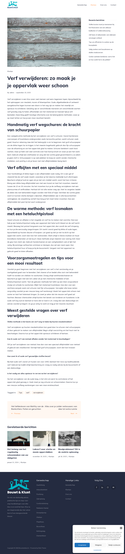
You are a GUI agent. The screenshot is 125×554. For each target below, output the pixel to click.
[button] (121, 528)
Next (72, 413)
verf (27, 392)
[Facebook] (97, 487)
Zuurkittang (40, 485)
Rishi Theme (42, 548)
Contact (113, 5)
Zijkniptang (40, 499)
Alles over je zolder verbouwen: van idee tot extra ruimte (61, 407)
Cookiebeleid (97, 550)
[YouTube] (113, 487)
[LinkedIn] (102, 487)
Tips (20, 392)
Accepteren (82, 545)
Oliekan (39, 517)
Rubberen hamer (42, 508)
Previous (17, 413)
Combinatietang (42, 503)
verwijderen (38, 392)
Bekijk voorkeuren (114, 545)
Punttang (39, 494)
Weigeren (98, 545)
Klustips (93, 5)
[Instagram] (108, 487)
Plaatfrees (40, 522)
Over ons (103, 5)
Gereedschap (82, 5)
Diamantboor (41, 536)
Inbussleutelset (41, 490)
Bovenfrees (40, 526)
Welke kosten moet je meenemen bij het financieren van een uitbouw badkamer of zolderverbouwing (101, 27)
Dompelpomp (41, 513)
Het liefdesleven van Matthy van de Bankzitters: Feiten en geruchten (27, 407)
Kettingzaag (40, 531)
